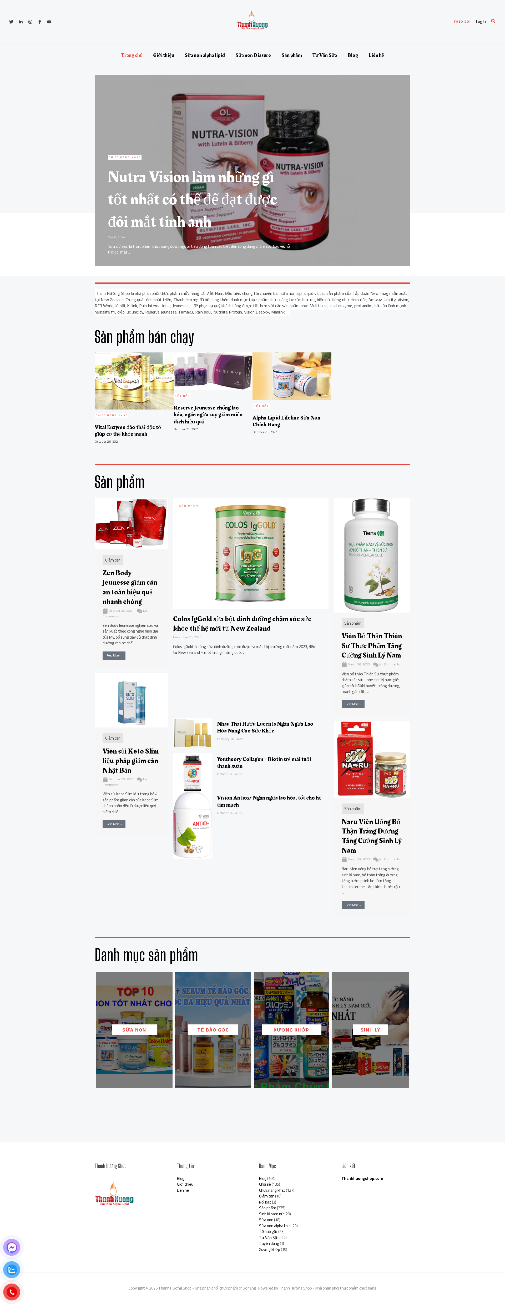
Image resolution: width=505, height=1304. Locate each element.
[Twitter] (11, 22)
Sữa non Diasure (253, 55)
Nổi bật (265, 1202)
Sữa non (134, 1029)
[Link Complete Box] (252, 170)
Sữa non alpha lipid (205, 55)
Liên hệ (376, 55)
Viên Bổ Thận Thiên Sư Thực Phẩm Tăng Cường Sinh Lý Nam (372, 646)
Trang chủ (132, 55)
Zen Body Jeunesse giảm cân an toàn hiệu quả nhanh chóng (130, 587)
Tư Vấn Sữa (324, 55)
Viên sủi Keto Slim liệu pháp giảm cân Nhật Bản (131, 761)
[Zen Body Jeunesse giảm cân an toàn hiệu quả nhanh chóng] (131, 523)
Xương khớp (291, 1029)
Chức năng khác (272, 1190)
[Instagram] (30, 22)
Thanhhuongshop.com (362, 1178)
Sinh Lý (370, 1029)
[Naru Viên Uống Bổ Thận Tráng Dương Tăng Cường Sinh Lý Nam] (372, 759)
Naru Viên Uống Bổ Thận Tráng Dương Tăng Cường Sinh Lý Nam (372, 836)
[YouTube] (49, 22)
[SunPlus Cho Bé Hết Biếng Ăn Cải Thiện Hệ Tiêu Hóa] (260, 575)
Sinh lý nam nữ (271, 1214)
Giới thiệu (163, 55)
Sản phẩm (291, 55)
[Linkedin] (21, 22)
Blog (352, 55)
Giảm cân (112, 560)
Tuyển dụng (269, 1243)
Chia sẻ (265, 1184)
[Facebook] (40, 22)
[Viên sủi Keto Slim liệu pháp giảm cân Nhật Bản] (131, 700)
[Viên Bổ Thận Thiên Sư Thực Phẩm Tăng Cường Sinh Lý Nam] (372, 554)
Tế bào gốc (213, 1029)
